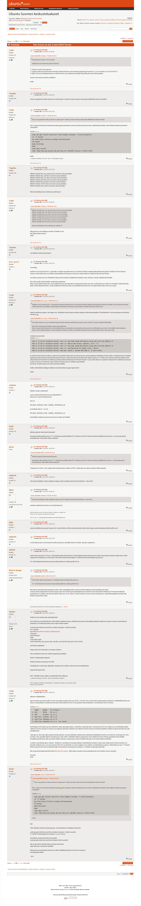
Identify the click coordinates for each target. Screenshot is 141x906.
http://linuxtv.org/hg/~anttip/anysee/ (48, 631)
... (13, 41)
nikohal (12, 550)
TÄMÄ (65, 606)
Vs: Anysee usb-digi (40, 50)
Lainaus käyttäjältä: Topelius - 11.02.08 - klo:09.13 (43, 55)
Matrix (122, 23)
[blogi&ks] (11, 507)
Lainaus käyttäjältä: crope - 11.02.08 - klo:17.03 (42, 774)
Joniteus (12, 385)
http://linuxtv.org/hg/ (61, 751)
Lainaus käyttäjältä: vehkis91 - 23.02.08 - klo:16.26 (43, 495)
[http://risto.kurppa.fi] (11, 580)
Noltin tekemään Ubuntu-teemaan (79, 889)
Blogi (113, 20)
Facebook (110, 23)
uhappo (12, 612)
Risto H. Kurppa (15, 570)
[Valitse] (37, 131)
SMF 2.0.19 (62, 885)
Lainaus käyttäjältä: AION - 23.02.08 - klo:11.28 (42, 452)
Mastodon (117, 23)
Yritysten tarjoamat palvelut (124, 20)
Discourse (103, 23)
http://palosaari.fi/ (35, 88)
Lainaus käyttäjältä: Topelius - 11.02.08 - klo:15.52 (43, 115)
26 (21, 41)
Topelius (12, 93)
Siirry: (118, 873)
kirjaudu (30, 18)
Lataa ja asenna (94, 20)
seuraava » (130, 38)
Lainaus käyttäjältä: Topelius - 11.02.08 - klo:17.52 (43, 206)
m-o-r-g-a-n (14, 262)
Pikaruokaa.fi (34, 517)
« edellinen (123, 38)
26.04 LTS (85, 20)
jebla (11, 522)
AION (11, 426)
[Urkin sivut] (11, 629)
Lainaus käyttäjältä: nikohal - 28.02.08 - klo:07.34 (43, 576)
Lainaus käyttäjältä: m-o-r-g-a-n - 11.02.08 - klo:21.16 (44, 300)
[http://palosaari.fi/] (11, 60)
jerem (11, 769)
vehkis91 (12, 475)
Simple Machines (77, 885)
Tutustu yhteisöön (105, 20)
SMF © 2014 (69, 885)
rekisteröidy (38, 18)
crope (11, 50)
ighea (11, 490)
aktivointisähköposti (18, 20)
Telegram (127, 23)
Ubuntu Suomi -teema (57, 889)
